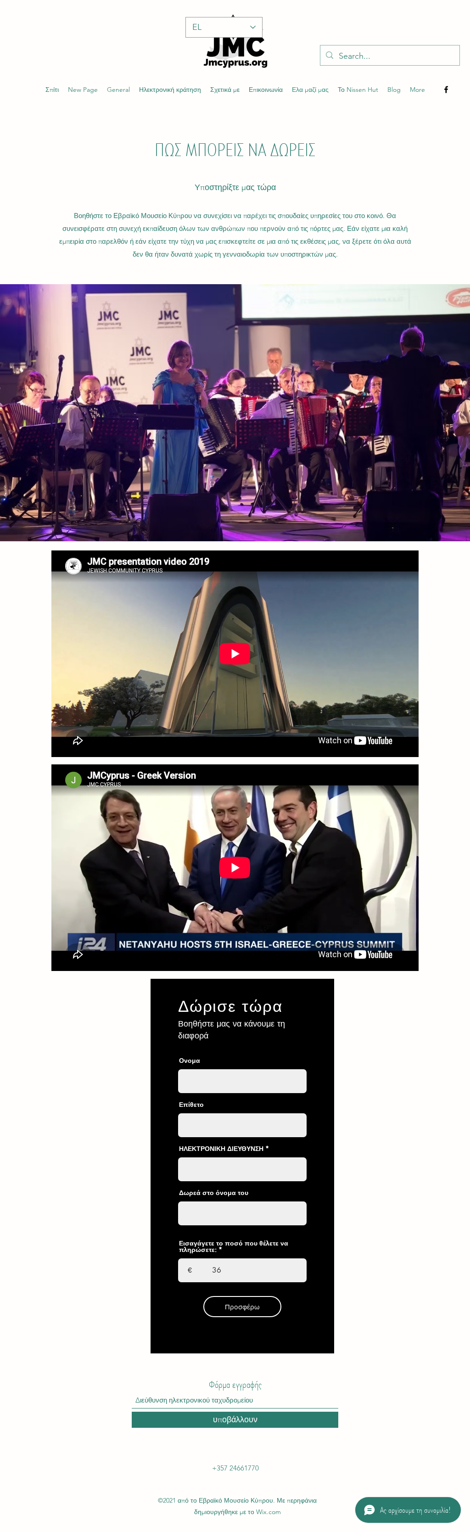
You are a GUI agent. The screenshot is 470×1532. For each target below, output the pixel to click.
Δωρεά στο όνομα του (213, 1193)
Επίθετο (191, 1104)
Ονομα (189, 1060)
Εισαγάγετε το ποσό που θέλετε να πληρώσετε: (233, 1246)
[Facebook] (446, 89)
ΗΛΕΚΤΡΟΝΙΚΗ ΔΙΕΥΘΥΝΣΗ (221, 1148)
